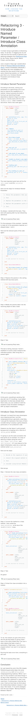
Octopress (15, 715)
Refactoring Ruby (21, 56)
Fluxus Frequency (14, 4)
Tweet (2, 699)
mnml (20, 715)
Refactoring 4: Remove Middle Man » (17, 705)
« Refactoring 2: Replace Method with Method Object (11, 701)
